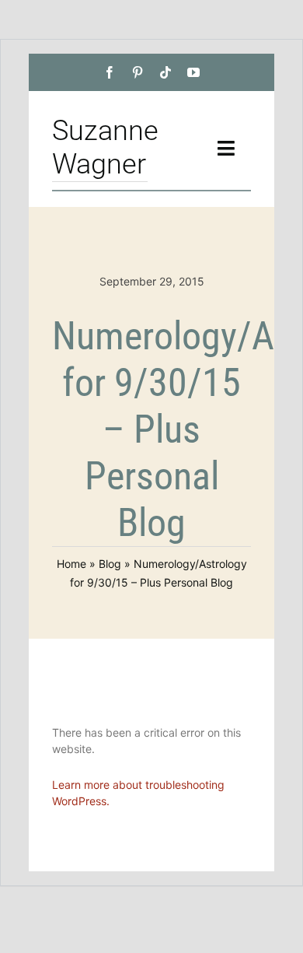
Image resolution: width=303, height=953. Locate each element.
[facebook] (109, 72)
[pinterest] (137, 72)
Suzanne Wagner (105, 147)
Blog (110, 563)
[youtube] (193, 72)
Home (71, 563)
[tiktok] (165, 72)
